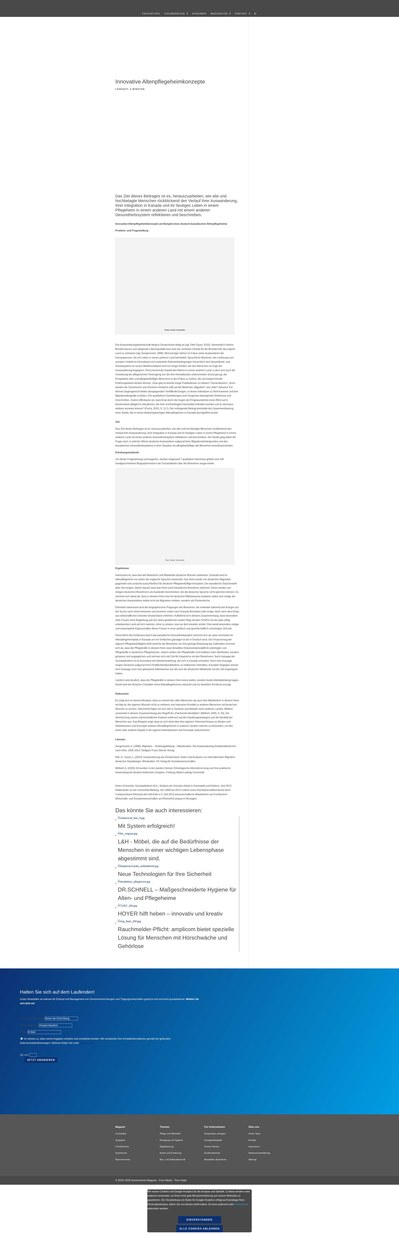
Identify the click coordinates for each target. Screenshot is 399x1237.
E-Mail (23, 1032)
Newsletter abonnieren (215, 1159)
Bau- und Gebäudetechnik (173, 1159)
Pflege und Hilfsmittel (170, 1133)
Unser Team (254, 1133)
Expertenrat (121, 1153)
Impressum (254, 1146)
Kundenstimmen (212, 1153)
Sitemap (252, 1159)
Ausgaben (199, 13)
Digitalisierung (167, 1146)
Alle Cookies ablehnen (199, 1228)
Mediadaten (219, 13)
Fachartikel (151, 13)
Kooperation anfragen (215, 1133)
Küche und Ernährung (170, 1153)
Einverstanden (199, 1219)
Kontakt (241, 13)
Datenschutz (87, 1043)
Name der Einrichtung (32, 1018)
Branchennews (122, 1159)
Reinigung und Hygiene (171, 1140)
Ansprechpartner (29, 1025)
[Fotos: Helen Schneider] (177, 140)
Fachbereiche (175, 13)
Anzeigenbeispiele (213, 1140)
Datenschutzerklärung (259, 1153)
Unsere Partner (211, 1146)
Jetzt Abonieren (41, 1060)
